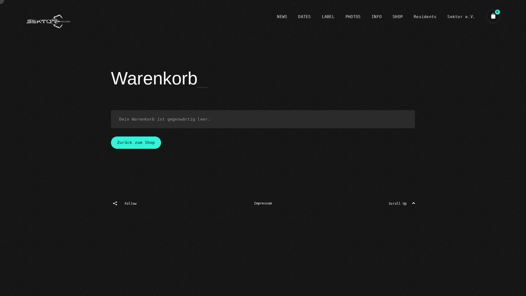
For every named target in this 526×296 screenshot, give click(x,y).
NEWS (282, 16)
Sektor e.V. (461, 16)
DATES (304, 16)
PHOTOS (353, 16)
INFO (376, 16)
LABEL (328, 16)
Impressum (263, 203)
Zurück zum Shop (136, 142)
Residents (425, 16)
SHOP (398, 16)
